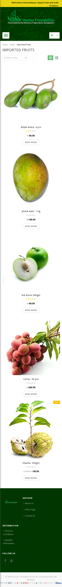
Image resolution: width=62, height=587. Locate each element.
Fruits (12, 44)
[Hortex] (31, 17)
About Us (29, 503)
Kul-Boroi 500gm (31, 295)
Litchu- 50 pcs (31, 379)
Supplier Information (8, 541)
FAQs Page (30, 509)
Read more (31, 142)
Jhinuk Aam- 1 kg (31, 211)
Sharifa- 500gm (31, 462)
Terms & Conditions (8, 532)
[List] (57, 57)
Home (5, 44)
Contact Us (30, 515)
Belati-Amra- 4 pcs (31, 127)
